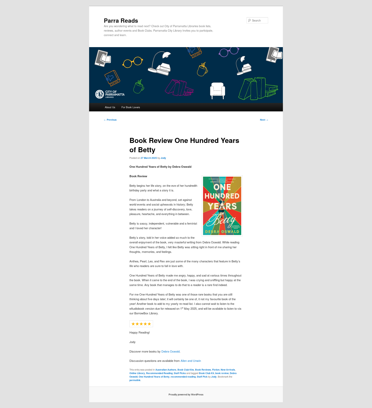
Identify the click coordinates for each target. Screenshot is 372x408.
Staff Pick (202, 376)
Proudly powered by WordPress (186, 394)
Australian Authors (165, 369)
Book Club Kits (185, 369)
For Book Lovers (130, 107)
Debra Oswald (170, 351)
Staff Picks (180, 373)
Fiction (216, 369)
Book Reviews (203, 369)
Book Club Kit (206, 373)
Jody (163, 158)
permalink (134, 380)
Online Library (137, 373)
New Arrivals (228, 369)
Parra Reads (121, 20)
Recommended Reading (159, 373)
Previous (110, 119)
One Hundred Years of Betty (154, 376)
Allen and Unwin (191, 361)
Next (264, 119)
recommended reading (183, 376)
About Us (110, 107)
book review (222, 373)
